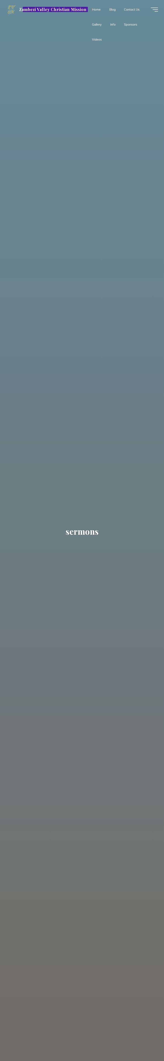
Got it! (112, 10)
